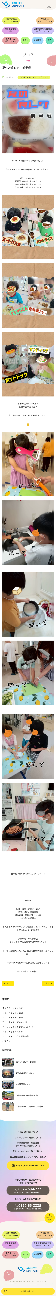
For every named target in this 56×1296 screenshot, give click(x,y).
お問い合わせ (28, 1291)
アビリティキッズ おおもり (14, 1022)
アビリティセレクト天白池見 (15, 1036)
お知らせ (6, 1041)
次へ (47, 983)
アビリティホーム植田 (12, 1017)
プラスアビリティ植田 (12, 1012)
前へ (9, 983)
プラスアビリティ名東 (12, 1008)
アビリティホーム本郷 (12, 1031)
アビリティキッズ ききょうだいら (33, 77)
